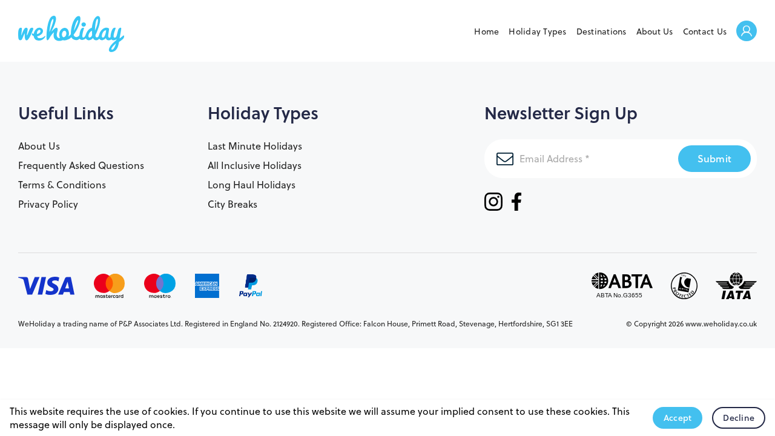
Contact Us (705, 31)
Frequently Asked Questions (81, 165)
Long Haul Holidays (251, 184)
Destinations (601, 31)
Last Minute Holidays (255, 146)
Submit (715, 158)
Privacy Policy (48, 204)
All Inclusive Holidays (255, 165)
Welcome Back (746, 32)
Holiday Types (537, 31)
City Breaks (232, 204)
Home (486, 31)
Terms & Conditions (62, 184)
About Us (654, 31)
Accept (678, 418)
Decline (738, 418)
